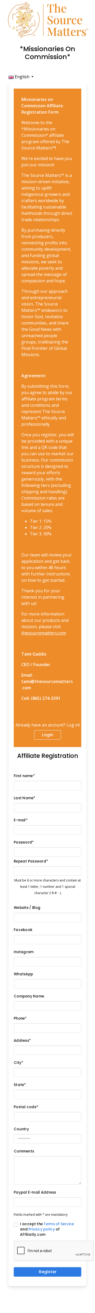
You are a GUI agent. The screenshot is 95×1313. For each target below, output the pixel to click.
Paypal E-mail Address (35, 1192)
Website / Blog (27, 907)
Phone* (20, 1018)
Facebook (23, 929)
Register (47, 1272)
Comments (24, 1151)
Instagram (24, 952)
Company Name (29, 996)
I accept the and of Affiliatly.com (47, 1229)
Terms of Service (59, 1224)
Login (47, 735)
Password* (24, 842)
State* (20, 1084)
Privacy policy (41, 1229)
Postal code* (26, 1106)
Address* (22, 1040)
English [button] (22, 77)
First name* (24, 775)
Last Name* (25, 798)
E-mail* (21, 820)
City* (18, 1062)
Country (21, 1129)
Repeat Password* (31, 861)
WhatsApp (23, 974)
